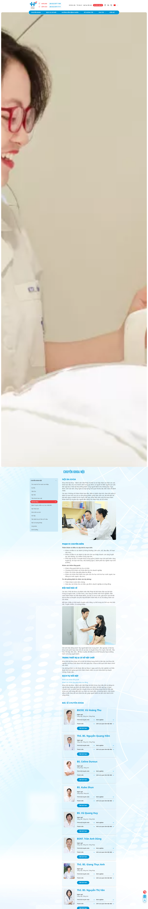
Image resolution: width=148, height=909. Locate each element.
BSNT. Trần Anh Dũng (89, 839)
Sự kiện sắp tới (98, 5)
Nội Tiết (33, 495)
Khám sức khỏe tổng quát (70, 679)
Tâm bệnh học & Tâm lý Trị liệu (39, 519)
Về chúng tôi (88, 12)
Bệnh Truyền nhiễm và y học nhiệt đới (41, 505)
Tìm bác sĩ (79, 5)
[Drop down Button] (115, 5)
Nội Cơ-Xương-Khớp (36, 522)
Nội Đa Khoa (34, 502)
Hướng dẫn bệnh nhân (70, 12)
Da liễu (33, 488)
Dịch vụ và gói (51, 12)
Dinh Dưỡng (34, 529)
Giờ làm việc (72, 5)
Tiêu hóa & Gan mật (36, 498)
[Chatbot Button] (144, 896)
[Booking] (145, 892)
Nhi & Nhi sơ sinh (36, 512)
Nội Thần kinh (35, 508)
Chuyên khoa (36, 12)
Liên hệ (111, 12)
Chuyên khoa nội (36, 480)
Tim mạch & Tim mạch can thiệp (40, 484)
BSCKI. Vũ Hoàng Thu (89, 710)
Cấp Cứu (33, 491)
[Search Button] (111, 5)
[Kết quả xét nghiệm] (105, 5)
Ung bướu (34, 526)
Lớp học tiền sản (87, 5)
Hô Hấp (33, 515)
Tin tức (101, 12)
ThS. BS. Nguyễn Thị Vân (91, 890)
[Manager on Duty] (108, 5)
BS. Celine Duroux (87, 761)
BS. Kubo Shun (85, 787)
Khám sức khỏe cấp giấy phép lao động (75, 682)
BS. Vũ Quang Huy (87, 813)
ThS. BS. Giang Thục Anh (91, 864)
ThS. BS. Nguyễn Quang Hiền (93, 736)
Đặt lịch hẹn (83, 728)
